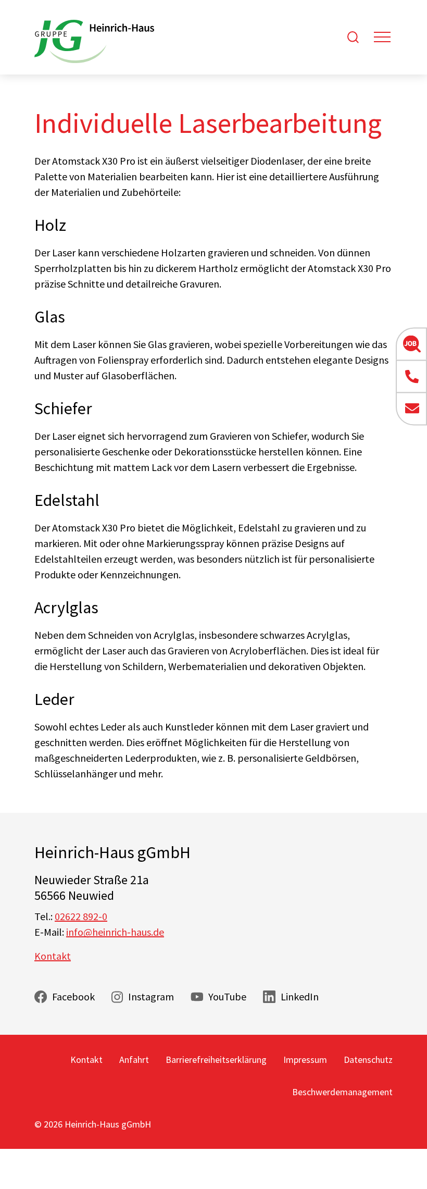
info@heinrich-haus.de (115, 931)
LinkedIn (300, 996)
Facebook (73, 996)
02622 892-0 (81, 916)
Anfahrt (134, 1060)
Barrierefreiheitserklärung (216, 1060)
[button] (411, 344)
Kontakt (52, 955)
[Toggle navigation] (382, 37)
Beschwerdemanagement (342, 1092)
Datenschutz (368, 1060)
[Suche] (353, 37)
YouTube (227, 996)
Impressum (305, 1060)
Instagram (151, 996)
